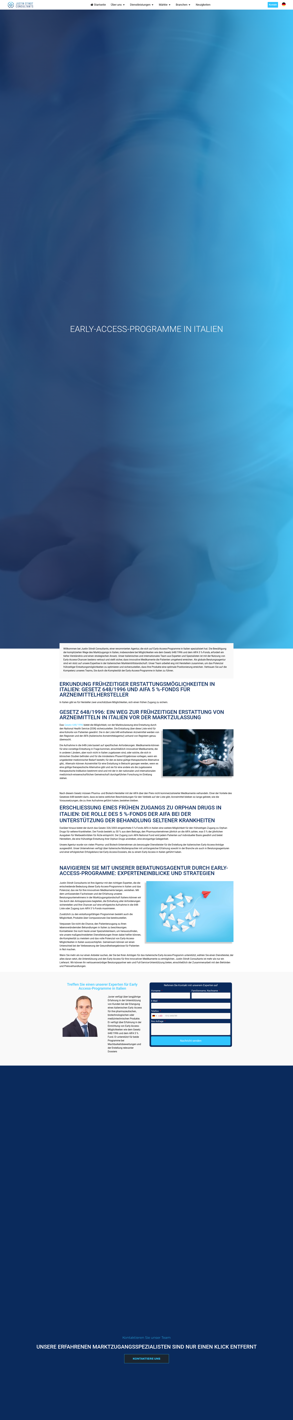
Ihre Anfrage (157, 1021)
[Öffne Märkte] (169, 5)
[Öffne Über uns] (123, 5)
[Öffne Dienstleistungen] (152, 5)
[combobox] (156, 1016)
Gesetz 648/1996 (73, 724)
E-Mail (154, 1001)
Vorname (156, 991)
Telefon (155, 1011)
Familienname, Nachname (205, 991)
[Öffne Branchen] (189, 5)
